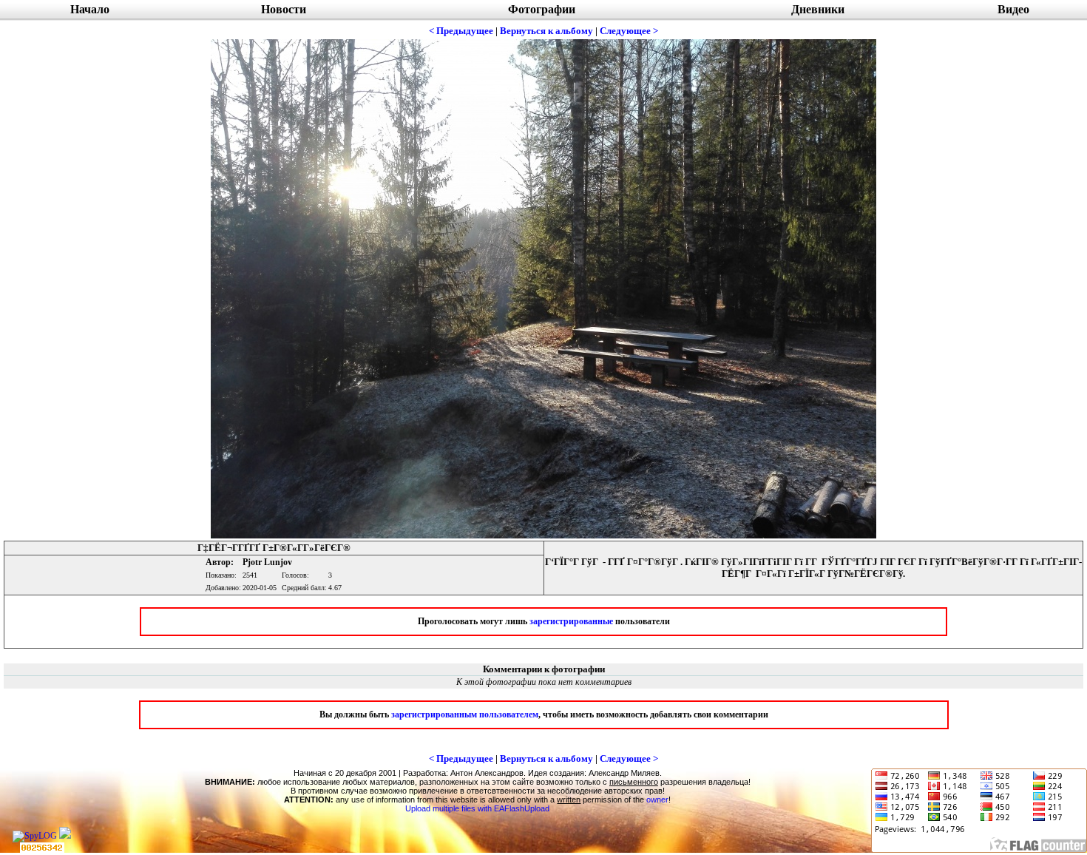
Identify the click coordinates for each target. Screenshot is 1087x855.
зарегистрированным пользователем (464, 714)
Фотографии (541, 9)
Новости (283, 9)
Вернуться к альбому (546, 30)
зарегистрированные (571, 621)
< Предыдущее (461, 30)
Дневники (817, 9)
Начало (89, 9)
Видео (1013, 9)
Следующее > (629, 30)
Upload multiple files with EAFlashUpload (477, 808)
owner (657, 799)
